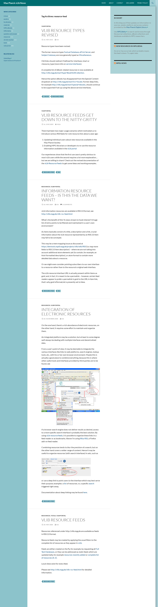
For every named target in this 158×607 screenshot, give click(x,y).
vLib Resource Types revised (62, 32)
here (85, 492)
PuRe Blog (7, 58)
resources (45, 187)
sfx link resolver (9, 40)
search (91, 483)
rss (59, 172)
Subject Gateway (48, 55)
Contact (120, 3)
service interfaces (73, 64)
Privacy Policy (142, 3)
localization (7, 22)
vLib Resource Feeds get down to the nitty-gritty (69, 117)
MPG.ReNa (121, 32)
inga (58, 124)
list (65, 483)
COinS (6, 16)
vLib (80, 543)
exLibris (6, 19)
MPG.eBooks (8, 28)
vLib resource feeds (54, 435)
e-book (46, 96)
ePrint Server (85, 52)
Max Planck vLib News (15, 3)
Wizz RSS (84, 438)
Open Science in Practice (12, 60)
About (111, 3)
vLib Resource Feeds (53, 163)
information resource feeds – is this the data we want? (69, 195)
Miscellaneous (85, 55)
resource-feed (57, 96)
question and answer (10, 34)
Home (104, 3)
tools (53, 516)
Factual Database (71, 52)
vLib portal (46, 26)
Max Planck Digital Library (136, 27)
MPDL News (121, 63)
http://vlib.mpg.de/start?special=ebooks (69, 84)
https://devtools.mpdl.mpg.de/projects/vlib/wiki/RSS (63, 246)
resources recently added (74, 555)
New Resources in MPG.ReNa (129, 46)
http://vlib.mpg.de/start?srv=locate (67, 81)
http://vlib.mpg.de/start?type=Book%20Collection (62, 73)
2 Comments (67, 204)
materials (7, 25)
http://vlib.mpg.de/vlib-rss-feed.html (56, 214)
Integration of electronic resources (65, 311)
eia (57, 40)
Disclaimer (130, 3)
